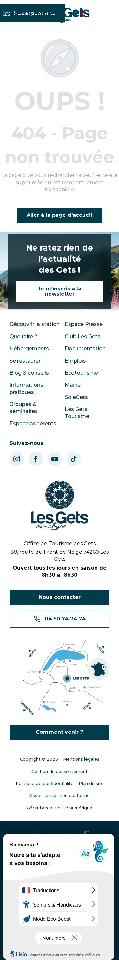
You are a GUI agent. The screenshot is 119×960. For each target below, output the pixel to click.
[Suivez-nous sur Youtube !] (55, 459)
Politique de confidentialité (45, 783)
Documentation (85, 349)
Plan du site (91, 783)
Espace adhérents (33, 424)
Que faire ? (23, 337)
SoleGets (76, 397)
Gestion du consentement (59, 771)
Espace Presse (84, 324)
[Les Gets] (57, 14)
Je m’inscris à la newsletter (59, 291)
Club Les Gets (82, 337)
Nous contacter (60, 597)
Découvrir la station (35, 324)
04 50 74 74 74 (65, 619)
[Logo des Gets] (59, 506)
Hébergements (29, 349)
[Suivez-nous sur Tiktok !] (74, 459)
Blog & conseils (29, 373)
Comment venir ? (59, 732)
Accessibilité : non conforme (59, 795)
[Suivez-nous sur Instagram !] (17, 459)
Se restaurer (25, 361)
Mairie (73, 385)
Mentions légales (81, 759)
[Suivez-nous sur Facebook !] (36, 459)
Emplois (75, 361)
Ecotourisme (81, 373)
